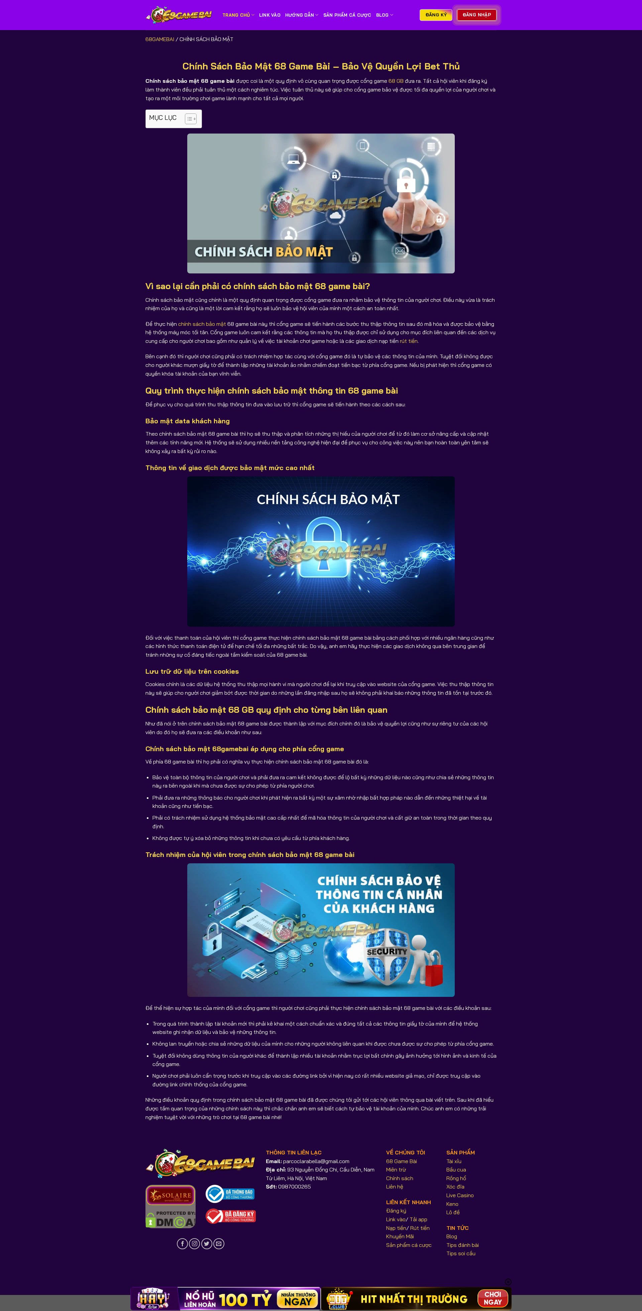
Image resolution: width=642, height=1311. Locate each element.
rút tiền (409, 341)
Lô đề (453, 1212)
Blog (382, 15)
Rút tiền (420, 1228)
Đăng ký (396, 1210)
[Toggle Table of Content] (187, 119)
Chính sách (399, 1178)
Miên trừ (396, 1169)
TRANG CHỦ (236, 15)
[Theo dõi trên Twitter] (206, 1243)
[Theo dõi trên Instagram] (194, 1243)
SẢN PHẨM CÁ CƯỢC (347, 15)
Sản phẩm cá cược (409, 1245)
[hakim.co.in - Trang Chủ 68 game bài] (178, 15)
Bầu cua (456, 1169)
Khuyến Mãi (400, 1236)
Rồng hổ (456, 1178)
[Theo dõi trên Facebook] (182, 1243)
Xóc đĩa (455, 1186)
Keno (452, 1203)
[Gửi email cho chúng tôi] (218, 1243)
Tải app (418, 1219)
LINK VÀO (270, 15)
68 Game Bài (401, 1161)
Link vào (396, 1219)
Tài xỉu (453, 1161)
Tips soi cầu (460, 1253)
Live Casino (460, 1195)
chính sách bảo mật (202, 323)
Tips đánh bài (462, 1245)
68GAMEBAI (159, 39)
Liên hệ (394, 1186)
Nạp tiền (396, 1228)
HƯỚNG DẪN (299, 15)
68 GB (396, 80)
